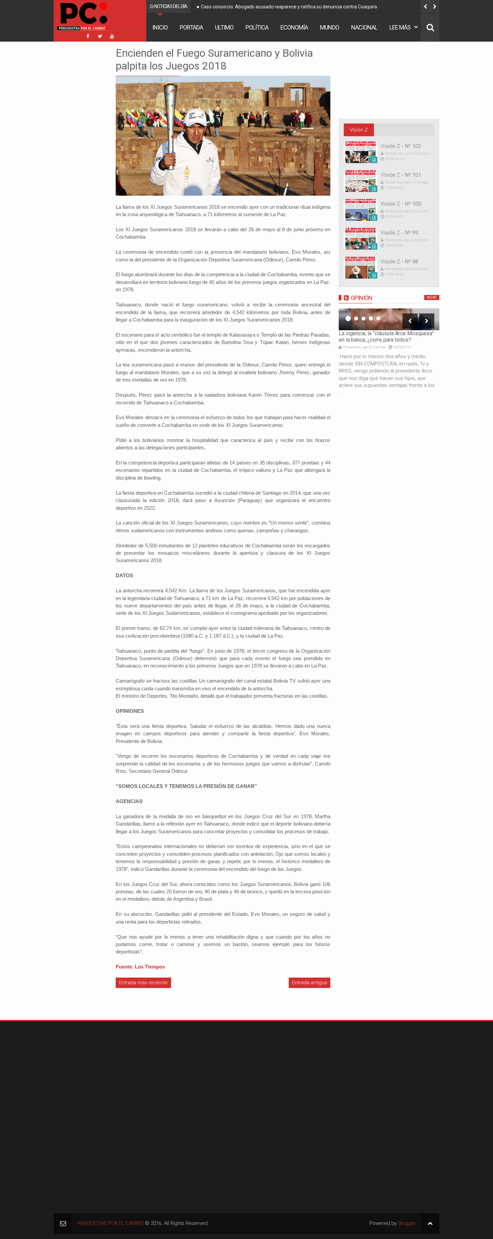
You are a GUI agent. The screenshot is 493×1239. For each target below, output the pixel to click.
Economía (294, 27)
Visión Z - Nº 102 (401, 146)
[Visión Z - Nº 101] (360, 181)
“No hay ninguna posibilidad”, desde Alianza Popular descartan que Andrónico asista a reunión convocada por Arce (319, 8)
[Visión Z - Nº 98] (360, 268)
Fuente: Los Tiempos (140, 967)
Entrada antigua (309, 983)
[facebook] (88, 36)
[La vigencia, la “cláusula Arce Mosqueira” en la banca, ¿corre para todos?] (389, 319)
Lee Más (399, 27)
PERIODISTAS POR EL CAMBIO (110, 1223)
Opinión (361, 297)
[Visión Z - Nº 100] (360, 210)
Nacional (364, 27)
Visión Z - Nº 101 (401, 175)
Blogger (407, 1223)
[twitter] (100, 36)
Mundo (329, 27)
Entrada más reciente (143, 983)
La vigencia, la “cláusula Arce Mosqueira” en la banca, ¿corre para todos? (386, 336)
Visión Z (359, 130)
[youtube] (112, 36)
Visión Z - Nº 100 (401, 204)
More (432, 297)
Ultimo (224, 27)
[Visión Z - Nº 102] (360, 152)
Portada (191, 27)
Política (256, 27)
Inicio (160, 27)
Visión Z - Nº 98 (399, 261)
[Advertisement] (74, 147)
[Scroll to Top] (430, 1223)
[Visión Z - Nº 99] (360, 239)
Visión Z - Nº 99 (399, 233)
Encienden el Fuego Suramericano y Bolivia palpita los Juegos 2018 (214, 59)
